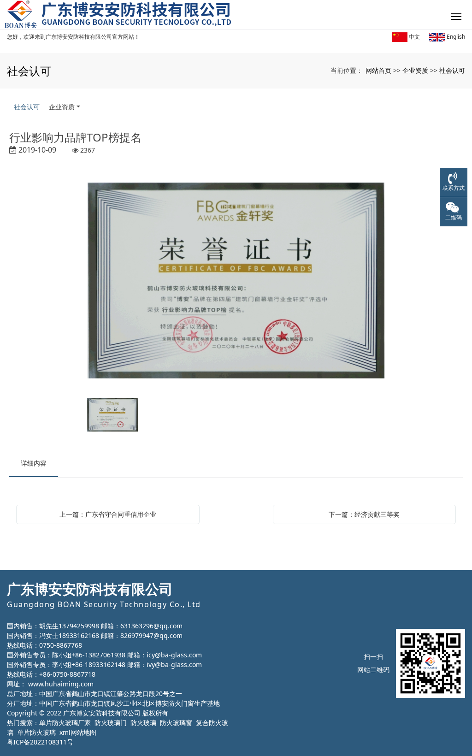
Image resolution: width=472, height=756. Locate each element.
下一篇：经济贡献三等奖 (364, 514)
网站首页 (378, 70)
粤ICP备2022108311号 (40, 742)
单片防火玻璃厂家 (65, 722)
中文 (413, 37)
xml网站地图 (77, 732)
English (455, 37)
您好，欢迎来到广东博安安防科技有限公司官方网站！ (73, 37)
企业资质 (415, 70)
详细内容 (34, 463)
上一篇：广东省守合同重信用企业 (107, 514)
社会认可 (452, 70)
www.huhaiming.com (61, 683)
